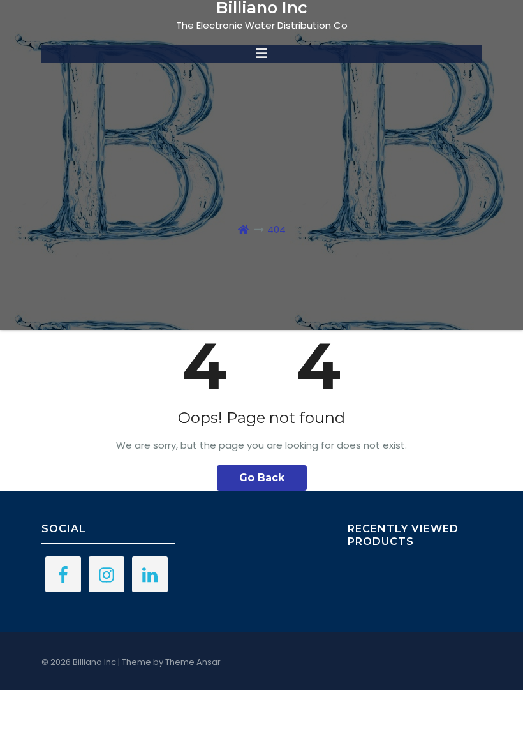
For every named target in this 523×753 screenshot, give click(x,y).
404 (276, 229)
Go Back (261, 478)
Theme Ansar (193, 662)
